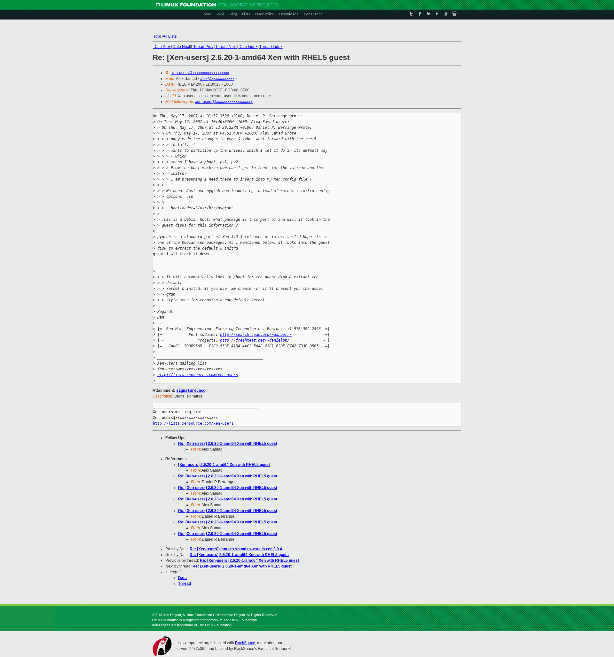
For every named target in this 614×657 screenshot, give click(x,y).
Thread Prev (202, 46)
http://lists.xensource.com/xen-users (197, 375)
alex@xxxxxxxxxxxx (217, 78)
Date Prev (162, 46)
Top (157, 36)
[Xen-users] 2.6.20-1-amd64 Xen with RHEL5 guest (224, 464)
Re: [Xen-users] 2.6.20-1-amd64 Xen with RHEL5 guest (227, 443)
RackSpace (245, 643)
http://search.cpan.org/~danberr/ (256, 334)
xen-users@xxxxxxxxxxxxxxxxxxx (200, 73)
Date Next (181, 46)
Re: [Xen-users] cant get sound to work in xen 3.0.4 (236, 549)
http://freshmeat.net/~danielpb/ (254, 340)
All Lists (169, 36)
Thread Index (270, 46)
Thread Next (226, 46)
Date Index (248, 46)
